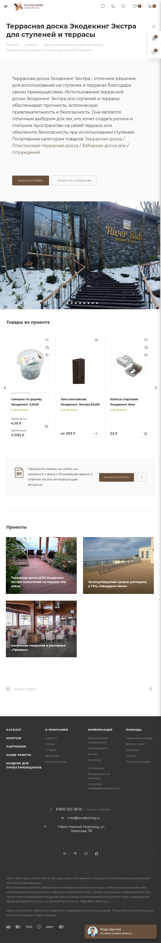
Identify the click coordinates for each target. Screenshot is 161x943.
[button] (63, 303)
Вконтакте (64, 853)
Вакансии (52, 755)
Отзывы (50, 749)
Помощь (134, 729)
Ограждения (26, 152)
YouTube (85, 853)
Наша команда (55, 761)
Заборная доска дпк (104, 145)
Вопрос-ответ (135, 744)
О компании (56, 729)
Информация (100, 729)
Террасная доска (103, 138)
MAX (96, 853)
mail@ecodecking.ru (84, 818)
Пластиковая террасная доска (45, 145)
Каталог (14, 729)
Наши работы (18, 754)
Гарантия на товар (139, 738)
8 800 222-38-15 (69, 809)
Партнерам (16, 746)
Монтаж (13, 738)
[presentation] (5, 387)
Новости (51, 738)
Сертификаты (97, 748)
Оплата (131, 755)
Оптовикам (96, 768)
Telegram (75, 853)
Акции (92, 754)
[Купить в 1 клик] (47, 347)
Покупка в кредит (138, 761)
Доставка (132, 749)
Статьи (50, 744)
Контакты (94, 760)
